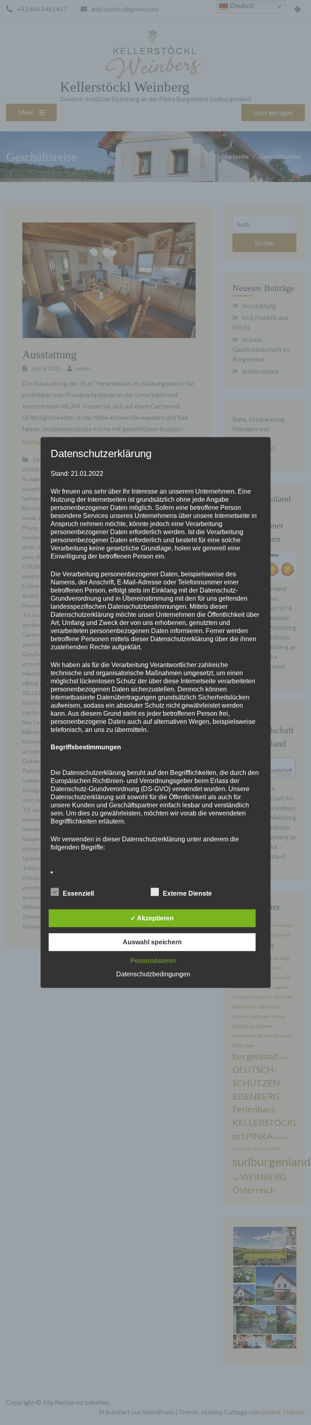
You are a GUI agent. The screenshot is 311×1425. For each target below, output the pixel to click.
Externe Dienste (187, 893)
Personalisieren (153, 960)
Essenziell (78, 893)
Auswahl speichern (152, 941)
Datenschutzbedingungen (153, 973)
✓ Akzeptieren (152, 917)
